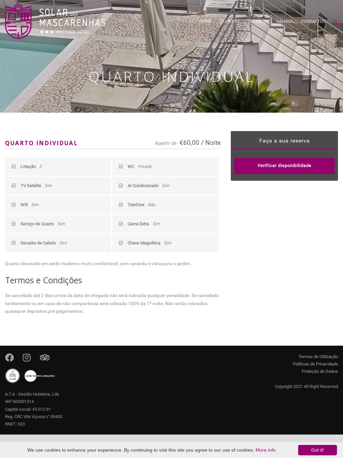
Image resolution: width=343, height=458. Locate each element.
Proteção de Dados (320, 371)
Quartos (230, 21)
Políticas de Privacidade (315, 363)
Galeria (284, 21)
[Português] (335, 25)
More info (266, 450)
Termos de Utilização (318, 356)
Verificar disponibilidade (285, 165)
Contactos (313, 21)
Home (205, 21)
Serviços (258, 21)
